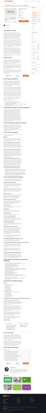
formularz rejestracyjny (9, 138)
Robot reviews (18, 400)
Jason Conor (12, 367)
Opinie (35, 1)
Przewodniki (32, 1)
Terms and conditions (32, 400)
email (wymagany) (20, 15)
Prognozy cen (27, 1)
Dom (24, 1)
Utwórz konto (24, 21)
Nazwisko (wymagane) (20, 12)
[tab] (17, 350)
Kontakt (4, 400)
